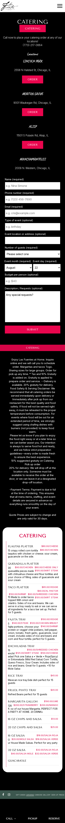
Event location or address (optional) (25, 234)
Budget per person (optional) (21, 274)
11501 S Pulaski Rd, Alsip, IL (33, 135)
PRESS (61, 795)
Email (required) (14, 206)
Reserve (54, 818)
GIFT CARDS (20, 795)
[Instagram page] (9, 794)
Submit (32, 329)
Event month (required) (18, 261)
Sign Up (54, 795)
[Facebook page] (3, 794)
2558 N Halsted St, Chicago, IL (32, 70)
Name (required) (14, 179)
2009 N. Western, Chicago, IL (32, 168)
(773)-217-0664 (32, 45)
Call (10, 818)
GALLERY (46, 795)
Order (30, 80)
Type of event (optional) (19, 220)
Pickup (32, 818)
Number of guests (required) (21, 247)
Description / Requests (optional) (24, 288)
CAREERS (38, 795)
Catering (32, 28)
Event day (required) (45, 261)
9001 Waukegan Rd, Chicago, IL (32, 102)
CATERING (30, 795)
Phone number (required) (19, 192)
